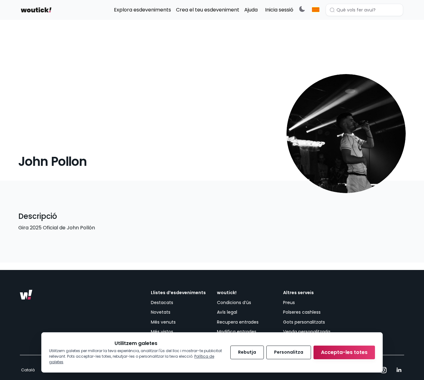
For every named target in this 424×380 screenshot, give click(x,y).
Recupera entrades (238, 322)
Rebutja (247, 352)
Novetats (160, 312)
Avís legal (227, 312)
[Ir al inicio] (26, 295)
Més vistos (162, 332)
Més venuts (163, 322)
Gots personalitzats (304, 322)
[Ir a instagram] (383, 370)
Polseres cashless (302, 312)
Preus (289, 302)
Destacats (162, 302)
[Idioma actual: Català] (316, 10)
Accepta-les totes (344, 352)
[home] (36, 9)
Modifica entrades (236, 332)
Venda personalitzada (306, 332)
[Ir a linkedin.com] (399, 370)
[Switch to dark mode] (302, 8)
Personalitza (288, 352)
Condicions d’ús (234, 302)
